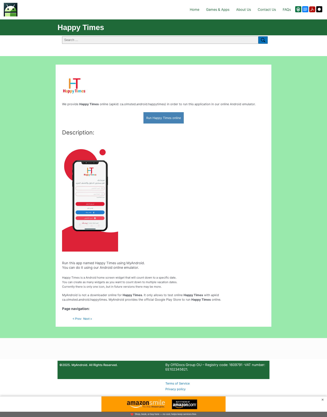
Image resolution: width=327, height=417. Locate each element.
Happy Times (81, 27)
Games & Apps (217, 10)
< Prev (76, 318)
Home (194, 10)
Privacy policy (175, 389)
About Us (243, 10)
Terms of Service (177, 383)
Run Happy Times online (163, 118)
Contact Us (267, 10)
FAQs (287, 10)
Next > (87, 318)
